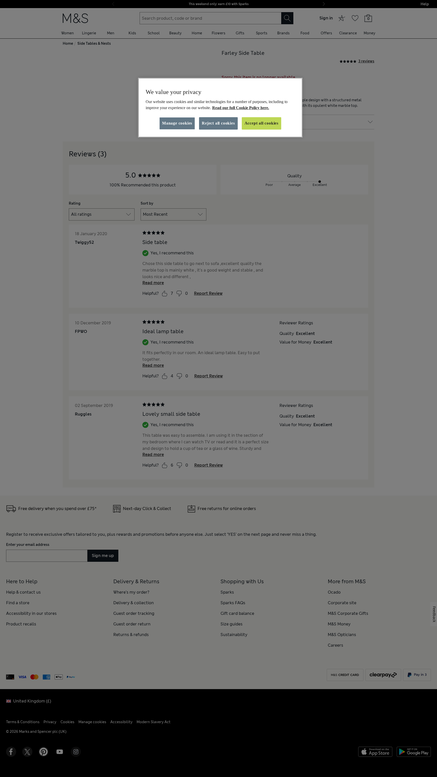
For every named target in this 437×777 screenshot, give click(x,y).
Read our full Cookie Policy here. (240, 108)
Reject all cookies (218, 123)
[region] (220, 107)
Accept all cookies (261, 123)
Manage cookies (177, 123)
